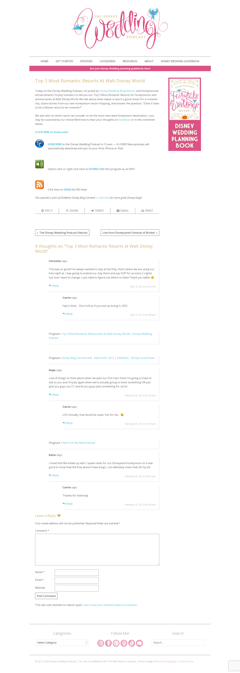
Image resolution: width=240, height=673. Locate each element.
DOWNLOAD (96, 169)
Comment (42, 530)
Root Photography (166, 661)
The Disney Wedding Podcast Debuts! (63, 232)
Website (40, 587)
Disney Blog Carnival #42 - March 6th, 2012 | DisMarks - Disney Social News (107, 358)
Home (44, 61)
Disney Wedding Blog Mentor (117, 91)
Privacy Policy (186, 661)
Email (39, 580)
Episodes (86, 61)
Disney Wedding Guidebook (180, 61)
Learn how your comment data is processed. (110, 605)
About (149, 61)
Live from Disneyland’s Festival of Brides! (129, 232)
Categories (107, 61)
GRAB (67, 189)
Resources (130, 61)
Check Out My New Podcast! (78, 443)
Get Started (64, 61)
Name (40, 572)
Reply (55, 285)
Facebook (124, 119)
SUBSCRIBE (55, 144)
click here (104, 197)
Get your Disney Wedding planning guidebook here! (120, 68)
